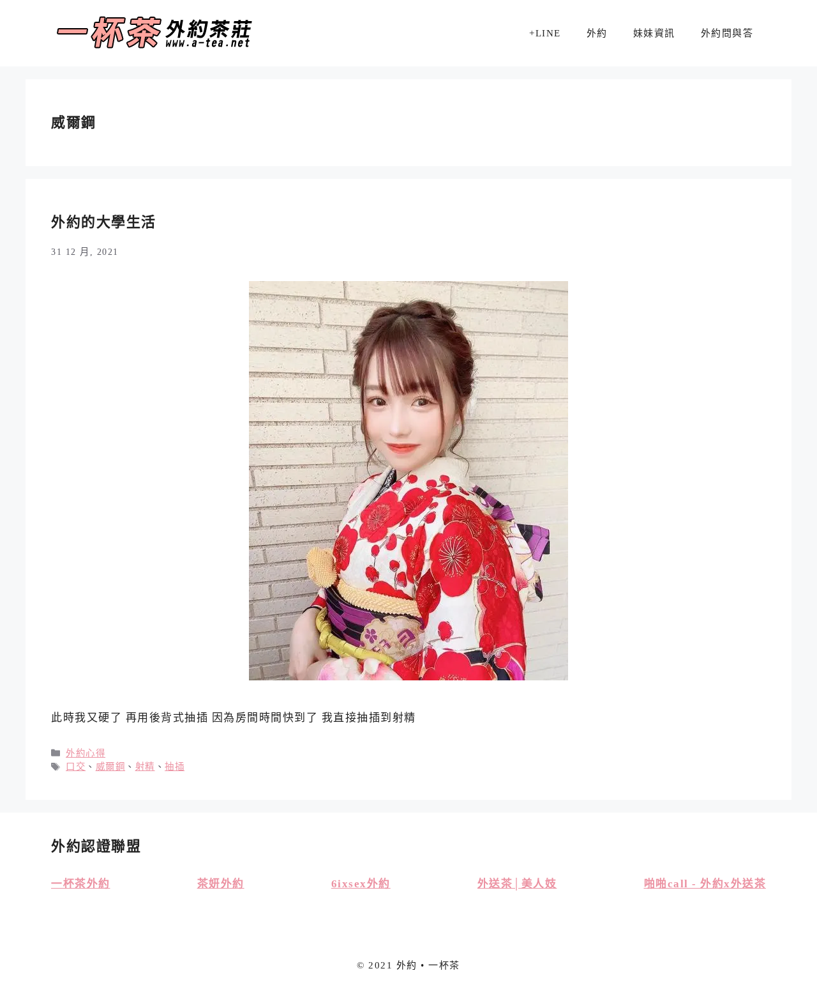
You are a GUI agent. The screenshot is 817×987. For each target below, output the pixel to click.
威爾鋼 (111, 766)
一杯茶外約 (80, 884)
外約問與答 (727, 33)
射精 (145, 766)
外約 (597, 33)
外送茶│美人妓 (517, 884)
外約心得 (85, 753)
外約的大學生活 (103, 222)
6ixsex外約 (361, 884)
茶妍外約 (220, 884)
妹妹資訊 (654, 33)
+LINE (545, 33)
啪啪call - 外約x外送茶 (705, 884)
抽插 (174, 766)
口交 (76, 766)
